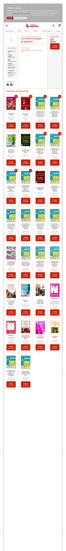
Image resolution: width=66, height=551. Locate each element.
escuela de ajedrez (47, 31)
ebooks (27, 31)
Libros (14, 72)
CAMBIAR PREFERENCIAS (20, 18)
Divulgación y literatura (35, 36)
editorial (35, 31)
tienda (19, 31)
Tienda (22, 36)
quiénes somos (9, 31)
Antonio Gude (11, 117)
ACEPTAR (10, 18)
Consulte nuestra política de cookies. (21, 13)
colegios (58, 31)
